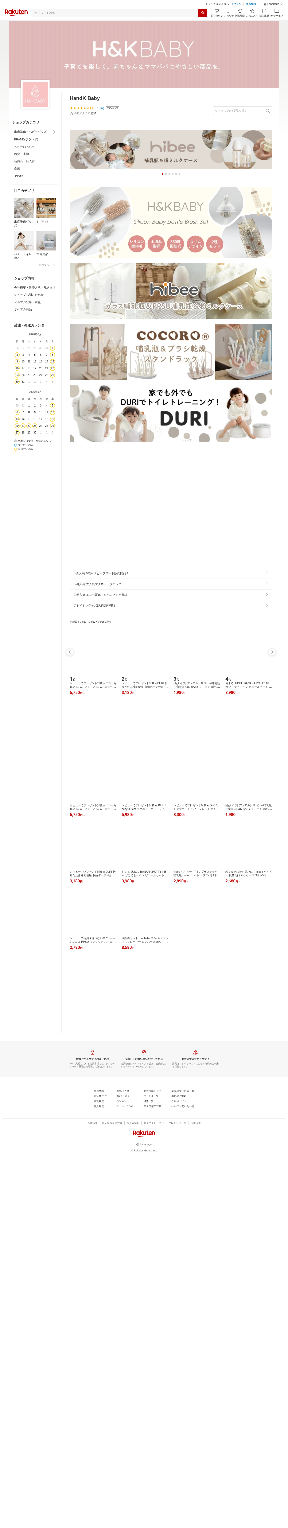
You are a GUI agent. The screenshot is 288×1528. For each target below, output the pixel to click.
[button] (273, 14)
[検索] (202, 23)
